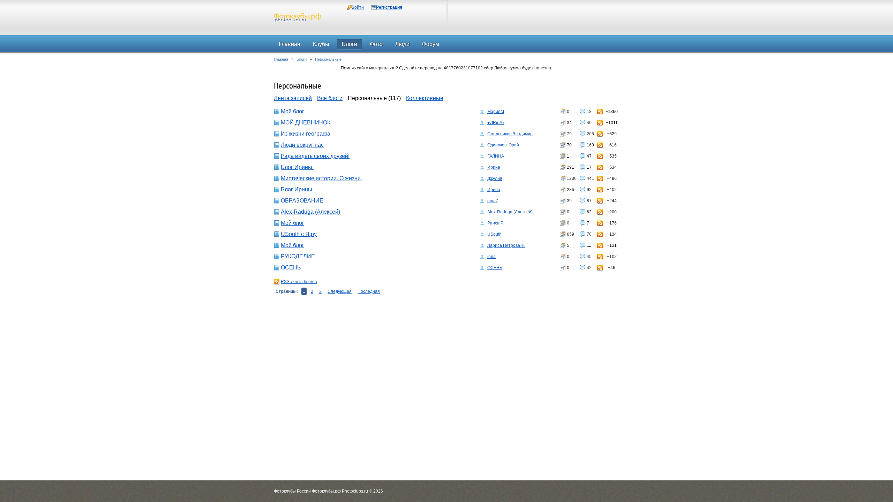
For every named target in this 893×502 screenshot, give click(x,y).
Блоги (302, 59)
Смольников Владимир (510, 133)
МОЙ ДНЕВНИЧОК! (306, 123)
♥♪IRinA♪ (495, 122)
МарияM (495, 111)
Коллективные (424, 98)
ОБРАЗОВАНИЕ (302, 201)
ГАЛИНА (495, 156)
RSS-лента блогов (299, 281)
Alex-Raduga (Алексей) (310, 212)
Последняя (369, 291)
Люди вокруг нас (302, 145)
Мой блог (292, 111)
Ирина (493, 167)
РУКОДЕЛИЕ (298, 256)
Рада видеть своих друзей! (315, 156)
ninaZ (492, 200)
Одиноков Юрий (503, 145)
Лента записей (293, 98)
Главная (281, 59)
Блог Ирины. (297, 167)
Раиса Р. (495, 223)
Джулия (494, 178)
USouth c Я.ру (299, 234)
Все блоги (330, 98)
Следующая (340, 291)
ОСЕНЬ (291, 268)
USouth (494, 234)
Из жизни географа (305, 134)
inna (491, 256)
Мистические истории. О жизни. (321, 178)
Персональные (328, 59)
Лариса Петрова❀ (506, 245)
